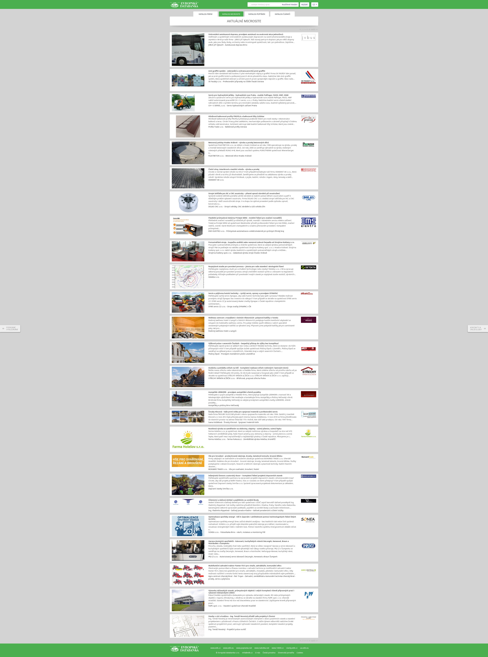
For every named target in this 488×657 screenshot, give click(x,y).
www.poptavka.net (244, 648)
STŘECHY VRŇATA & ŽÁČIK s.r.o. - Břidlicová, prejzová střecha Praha (237, 378)
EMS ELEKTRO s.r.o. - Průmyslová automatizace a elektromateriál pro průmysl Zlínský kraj (246, 231)
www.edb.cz (215, 648)
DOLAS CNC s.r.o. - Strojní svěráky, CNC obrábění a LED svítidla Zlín (236, 206)
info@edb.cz (247, 652)
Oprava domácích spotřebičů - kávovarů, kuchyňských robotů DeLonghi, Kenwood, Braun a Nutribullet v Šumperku (248, 542)
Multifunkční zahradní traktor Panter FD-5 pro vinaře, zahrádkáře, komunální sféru (244, 565)
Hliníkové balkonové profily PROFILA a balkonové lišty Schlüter (236, 116)
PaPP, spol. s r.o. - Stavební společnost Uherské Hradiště (232, 606)
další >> (314, 29)
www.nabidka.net (261, 648)
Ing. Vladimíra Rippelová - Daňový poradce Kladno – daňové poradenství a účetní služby (245, 510)
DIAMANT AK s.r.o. (216, 180)
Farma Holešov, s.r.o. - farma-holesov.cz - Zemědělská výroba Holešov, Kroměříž (242, 439)
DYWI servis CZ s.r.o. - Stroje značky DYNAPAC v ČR (229, 306)
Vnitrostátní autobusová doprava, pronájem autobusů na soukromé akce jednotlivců (245, 34)
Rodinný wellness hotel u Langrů (222, 331)
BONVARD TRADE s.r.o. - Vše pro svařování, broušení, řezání (233, 469)
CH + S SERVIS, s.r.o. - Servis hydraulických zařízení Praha (232, 105)
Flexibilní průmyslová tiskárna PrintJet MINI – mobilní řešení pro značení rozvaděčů (245, 218)
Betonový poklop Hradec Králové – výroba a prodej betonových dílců (238, 142)
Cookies (300, 652)
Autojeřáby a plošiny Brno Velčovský (223, 405)
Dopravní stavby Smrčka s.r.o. (220, 488)
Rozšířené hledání (289, 4)
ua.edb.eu (304, 648)
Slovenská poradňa (286, 652)
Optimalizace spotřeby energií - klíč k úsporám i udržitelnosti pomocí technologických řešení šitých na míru (252, 518)
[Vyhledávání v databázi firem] (184, 650)
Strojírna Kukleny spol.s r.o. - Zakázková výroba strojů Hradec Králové (237, 253)
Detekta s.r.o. (213, 277)
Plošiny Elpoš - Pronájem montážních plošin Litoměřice (231, 354)
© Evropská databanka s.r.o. (228, 652)
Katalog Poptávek (256, 14)
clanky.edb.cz (292, 648)
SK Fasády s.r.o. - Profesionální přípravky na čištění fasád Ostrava (236, 81)
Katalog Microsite (231, 14)
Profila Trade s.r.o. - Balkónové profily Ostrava (227, 127)
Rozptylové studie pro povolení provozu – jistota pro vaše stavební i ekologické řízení (246, 266)
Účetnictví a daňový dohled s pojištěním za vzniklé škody (233, 500)
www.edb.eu (228, 648)
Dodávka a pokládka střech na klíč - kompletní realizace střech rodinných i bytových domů (248, 368)
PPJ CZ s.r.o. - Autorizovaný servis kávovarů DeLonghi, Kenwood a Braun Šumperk (242, 556)
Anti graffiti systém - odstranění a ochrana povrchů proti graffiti (236, 71)
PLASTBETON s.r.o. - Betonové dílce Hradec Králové (229, 156)
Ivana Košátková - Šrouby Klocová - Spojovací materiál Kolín (233, 422)
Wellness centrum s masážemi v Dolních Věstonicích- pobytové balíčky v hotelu (243, 317)
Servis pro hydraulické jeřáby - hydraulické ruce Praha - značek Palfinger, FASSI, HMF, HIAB (248, 95)
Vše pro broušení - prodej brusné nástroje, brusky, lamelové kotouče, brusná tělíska (245, 456)
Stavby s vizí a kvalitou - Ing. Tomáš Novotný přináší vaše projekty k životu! (241, 616)
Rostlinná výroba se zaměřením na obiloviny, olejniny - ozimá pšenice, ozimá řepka (244, 428)
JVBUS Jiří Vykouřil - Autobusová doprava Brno (227, 45)
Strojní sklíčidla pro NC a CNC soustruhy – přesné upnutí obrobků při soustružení (244, 193)
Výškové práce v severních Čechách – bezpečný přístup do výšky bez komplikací (243, 343)
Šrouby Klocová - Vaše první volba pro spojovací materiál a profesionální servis (243, 411)
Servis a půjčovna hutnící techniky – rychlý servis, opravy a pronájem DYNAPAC (243, 293)
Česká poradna (269, 652)
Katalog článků (282, 14)
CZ (314, 4)
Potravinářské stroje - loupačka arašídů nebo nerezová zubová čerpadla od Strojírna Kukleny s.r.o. (251, 242)
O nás (257, 652)
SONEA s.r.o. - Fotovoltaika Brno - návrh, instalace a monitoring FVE (236, 532)
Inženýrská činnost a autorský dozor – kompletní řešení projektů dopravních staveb (245, 475)
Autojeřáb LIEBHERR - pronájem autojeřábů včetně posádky (234, 392)
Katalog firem (205, 14)
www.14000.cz (278, 648)
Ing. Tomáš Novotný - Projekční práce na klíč (227, 629)
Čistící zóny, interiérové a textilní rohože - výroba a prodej (233, 169)
